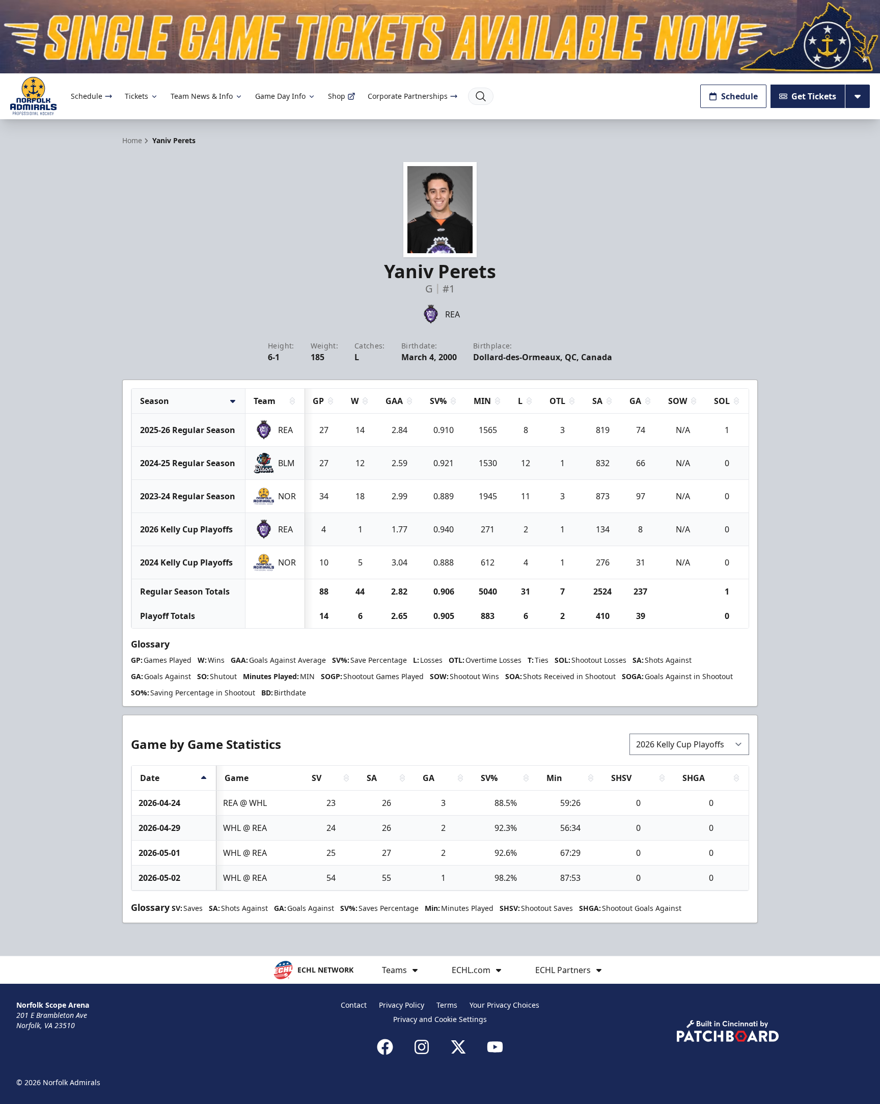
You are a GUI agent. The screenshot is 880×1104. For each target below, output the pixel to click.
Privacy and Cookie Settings (440, 1019)
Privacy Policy (401, 1005)
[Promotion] (440, 36)
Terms (446, 1005)
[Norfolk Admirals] (33, 96)
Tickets (136, 96)
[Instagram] (421, 1047)
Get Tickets (813, 96)
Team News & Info (202, 96)
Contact (354, 1005)
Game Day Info (280, 96)
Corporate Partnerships (408, 96)
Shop (336, 96)
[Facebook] (385, 1047)
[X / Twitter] (458, 1047)
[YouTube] (495, 1047)
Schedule (86, 96)
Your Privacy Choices (504, 1005)
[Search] (480, 96)
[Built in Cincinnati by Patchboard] (728, 1031)
